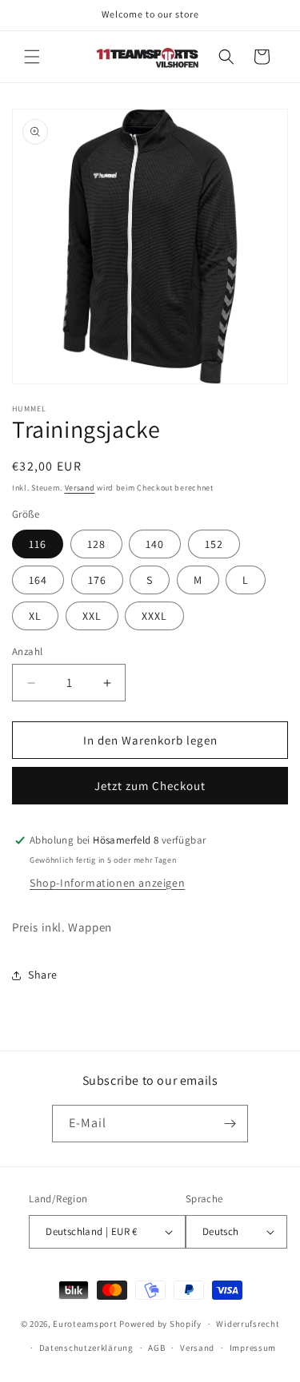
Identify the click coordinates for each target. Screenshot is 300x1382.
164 (38, 580)
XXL (92, 616)
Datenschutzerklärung (86, 1347)
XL (35, 616)
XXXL (154, 616)
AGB (156, 1347)
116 (37, 544)
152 (214, 544)
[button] (32, 56)
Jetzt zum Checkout (150, 785)
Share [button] (43, 974)
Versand (80, 488)
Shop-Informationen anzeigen (107, 883)
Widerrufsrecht (247, 1323)
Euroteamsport (85, 1323)
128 (96, 544)
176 (97, 580)
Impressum (253, 1347)
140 (155, 544)
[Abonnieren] (229, 1123)
